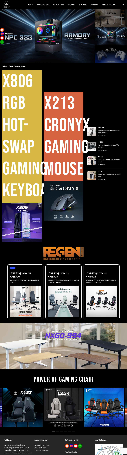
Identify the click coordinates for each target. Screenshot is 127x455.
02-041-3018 (44, 450)
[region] (63, 407)
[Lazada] (2, 34)
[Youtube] (2, 38)
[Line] (2, 42)
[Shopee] (2, 30)
